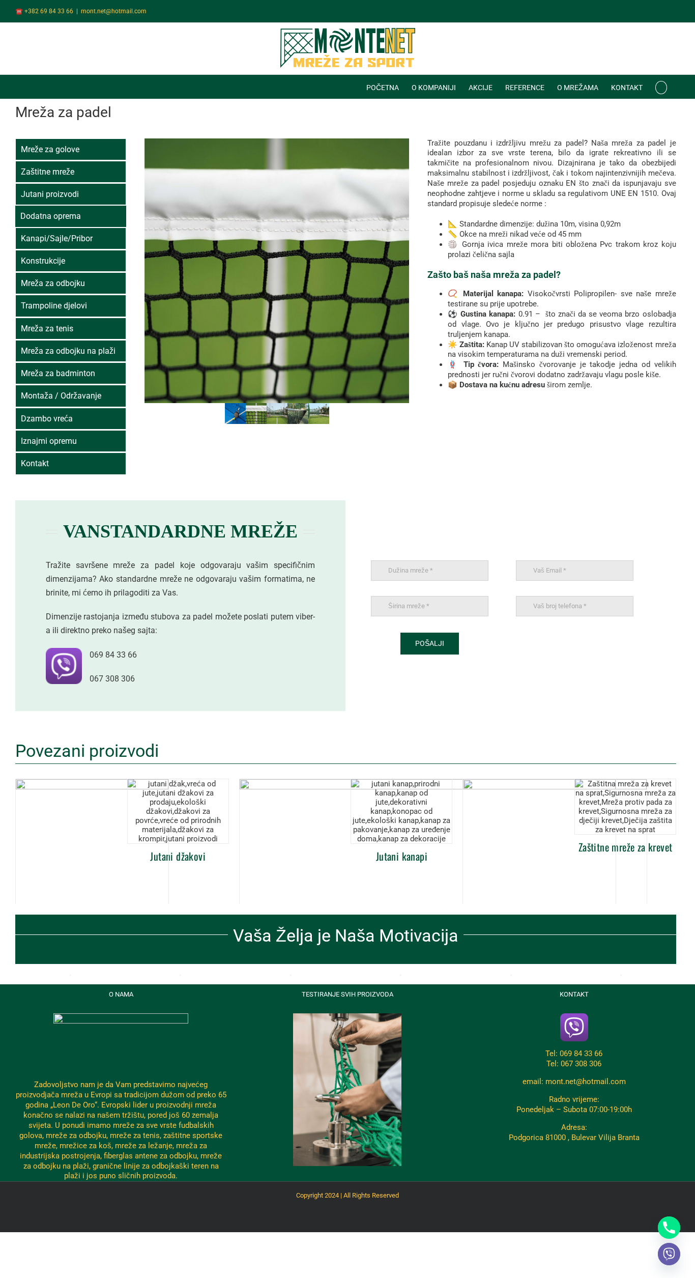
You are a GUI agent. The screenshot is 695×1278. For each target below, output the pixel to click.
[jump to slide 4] (297, 413)
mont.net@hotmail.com (114, 11)
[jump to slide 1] (235, 413)
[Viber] (669, 1254)
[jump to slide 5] (318, 413)
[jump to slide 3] (277, 413)
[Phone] (669, 1227)
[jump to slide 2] (256, 413)
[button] (661, 87)
